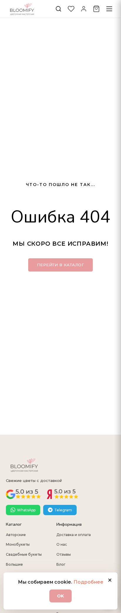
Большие (14, 564)
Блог (60, 564)
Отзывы (63, 554)
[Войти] (83, 8)
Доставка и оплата (73, 534)
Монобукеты (18, 544)
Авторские (16, 534)
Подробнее (88, 582)
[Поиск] (58, 8)
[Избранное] (71, 9)
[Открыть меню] (109, 9)
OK (60, 596)
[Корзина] (96, 9)
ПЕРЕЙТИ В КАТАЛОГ (60, 264)
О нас (61, 544)
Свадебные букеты (24, 554)
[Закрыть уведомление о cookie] (110, 580)
